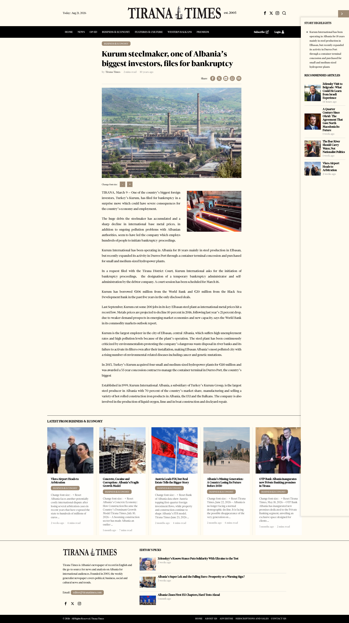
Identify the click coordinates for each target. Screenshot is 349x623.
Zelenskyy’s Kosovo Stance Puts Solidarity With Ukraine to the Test (198, 558)
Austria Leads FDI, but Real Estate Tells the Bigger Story (172, 480)
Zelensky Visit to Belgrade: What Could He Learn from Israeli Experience (332, 91)
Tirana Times (112, 72)
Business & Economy (116, 43)
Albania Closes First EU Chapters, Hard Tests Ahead (189, 594)
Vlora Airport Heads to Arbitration (331, 166)
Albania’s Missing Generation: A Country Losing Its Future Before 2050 (225, 482)
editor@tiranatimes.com (87, 592)
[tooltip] (265, 13)
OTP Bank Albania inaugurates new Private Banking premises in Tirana (277, 482)
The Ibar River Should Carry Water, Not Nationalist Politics (334, 147)
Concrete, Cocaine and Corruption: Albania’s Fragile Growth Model (121, 482)
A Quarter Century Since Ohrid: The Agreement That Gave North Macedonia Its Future (333, 119)
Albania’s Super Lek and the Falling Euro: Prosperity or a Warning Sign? (201, 576)
